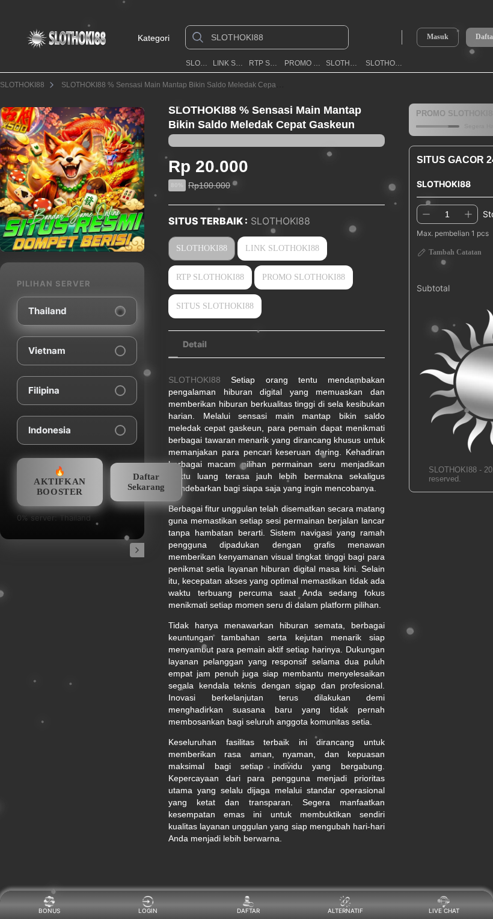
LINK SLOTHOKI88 (229, 63)
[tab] (194, 344)
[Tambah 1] (468, 214)
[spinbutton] (447, 214)
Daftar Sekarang (146, 482)
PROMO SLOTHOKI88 (303, 63)
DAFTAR (244, 910)
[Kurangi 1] (426, 214)
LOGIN (148, 910)
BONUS (49, 910)
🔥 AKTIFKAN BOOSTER (60, 481)
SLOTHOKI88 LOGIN (343, 63)
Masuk (438, 36)
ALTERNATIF (345, 910)
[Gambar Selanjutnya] (137, 550)
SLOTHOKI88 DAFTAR (384, 63)
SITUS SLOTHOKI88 (215, 306)
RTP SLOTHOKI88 (264, 63)
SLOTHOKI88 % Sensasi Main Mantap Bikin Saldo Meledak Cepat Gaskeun (185, 85)
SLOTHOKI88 (197, 63)
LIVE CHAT (444, 910)
